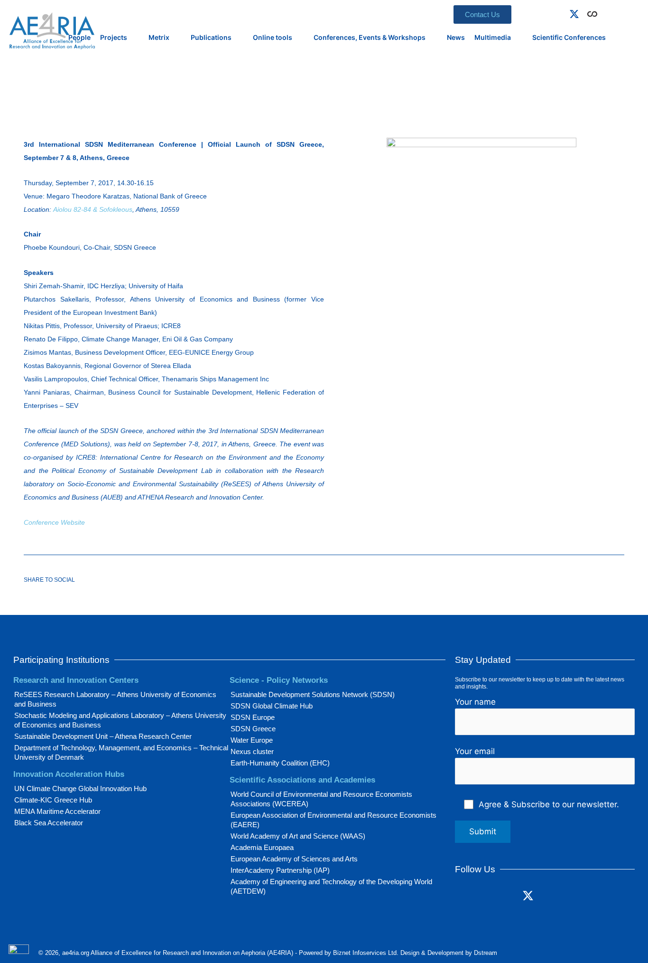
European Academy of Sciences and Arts (294, 859)
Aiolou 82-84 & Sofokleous (92, 209)
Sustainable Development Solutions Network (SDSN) (313, 694)
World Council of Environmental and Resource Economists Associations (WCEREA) (321, 799)
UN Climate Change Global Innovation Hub (80, 788)
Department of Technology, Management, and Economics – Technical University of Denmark (121, 752)
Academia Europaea (262, 847)
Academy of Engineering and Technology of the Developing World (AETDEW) (331, 886)
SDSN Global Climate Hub (272, 706)
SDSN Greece (253, 729)
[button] (606, 12)
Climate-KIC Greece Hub (53, 800)
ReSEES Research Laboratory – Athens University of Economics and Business (115, 699)
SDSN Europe (253, 717)
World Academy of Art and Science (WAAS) (298, 836)
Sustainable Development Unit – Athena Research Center (103, 736)
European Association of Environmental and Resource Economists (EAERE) (333, 820)
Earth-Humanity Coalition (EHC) (280, 763)
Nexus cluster (252, 751)
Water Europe (252, 740)
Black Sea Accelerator (48, 823)
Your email (475, 751)
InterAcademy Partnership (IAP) (280, 870)
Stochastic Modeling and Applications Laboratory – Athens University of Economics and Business (120, 720)
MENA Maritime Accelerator (57, 811)
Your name (475, 702)
